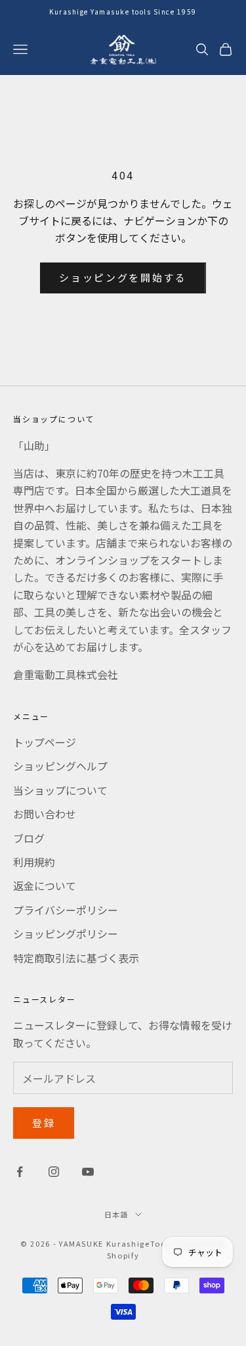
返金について (44, 885)
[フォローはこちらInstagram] (53, 1171)
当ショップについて (60, 790)
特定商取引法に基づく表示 (76, 958)
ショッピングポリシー (65, 933)
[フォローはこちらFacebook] (19, 1171)
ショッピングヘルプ (60, 766)
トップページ (44, 742)
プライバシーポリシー (65, 910)
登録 (43, 1123)
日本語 (116, 1214)
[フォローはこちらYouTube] (87, 1171)
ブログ (29, 838)
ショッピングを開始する (123, 277)
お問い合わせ (44, 814)
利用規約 (34, 862)
